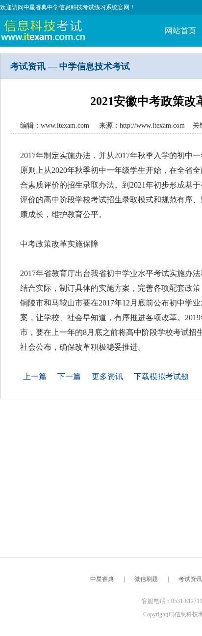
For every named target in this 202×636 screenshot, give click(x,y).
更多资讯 (107, 376)
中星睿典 (102, 579)
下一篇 (69, 376)
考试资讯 (190, 579)
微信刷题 (146, 579)
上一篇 (35, 376)
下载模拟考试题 (161, 376)
